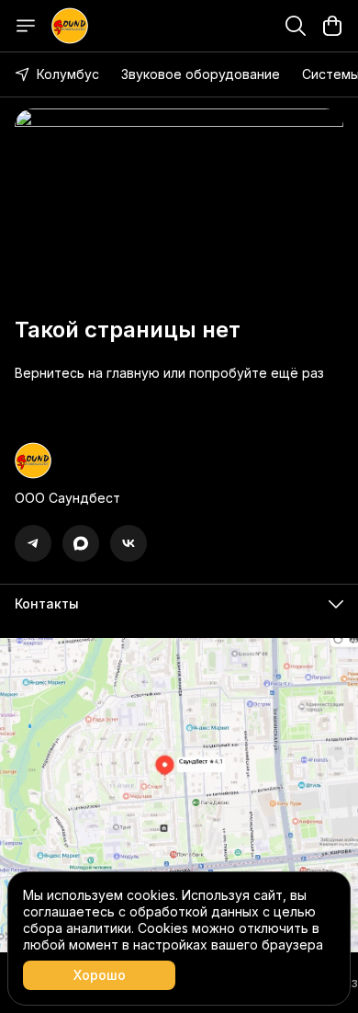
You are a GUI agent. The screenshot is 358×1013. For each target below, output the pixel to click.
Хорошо (99, 975)
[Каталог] (26, 26)
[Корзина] (332, 26)
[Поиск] (296, 26)
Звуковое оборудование (200, 74)
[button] (33, 543)
